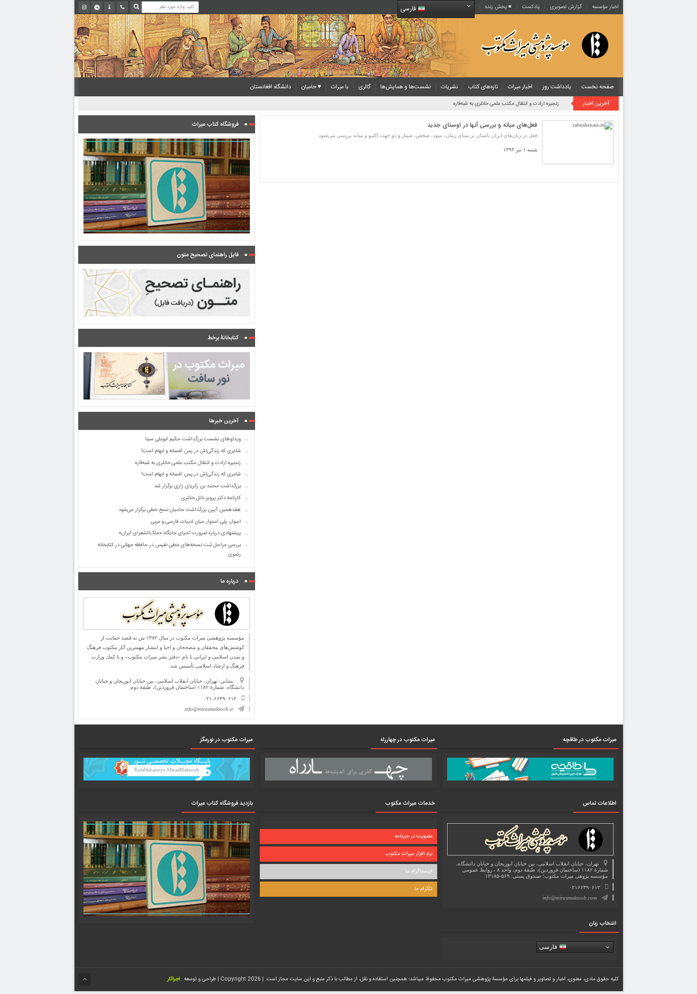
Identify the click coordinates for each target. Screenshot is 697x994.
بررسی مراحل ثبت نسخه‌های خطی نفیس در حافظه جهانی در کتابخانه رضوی (169, 550)
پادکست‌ (531, 7)
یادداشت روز (556, 87)
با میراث (339, 87)
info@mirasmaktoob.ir (208, 709)
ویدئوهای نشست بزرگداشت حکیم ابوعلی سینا (193, 439)
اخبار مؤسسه (605, 7)
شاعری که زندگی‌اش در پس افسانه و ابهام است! (191, 451)
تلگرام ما (423, 889)
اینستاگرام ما (418, 871)
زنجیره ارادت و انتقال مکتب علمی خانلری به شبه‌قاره (506, 104)
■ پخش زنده (498, 7)
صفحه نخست (597, 87)
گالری (364, 87)
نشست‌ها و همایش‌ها (405, 87)
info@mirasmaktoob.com (569, 898)
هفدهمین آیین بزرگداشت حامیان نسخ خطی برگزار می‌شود (180, 510)
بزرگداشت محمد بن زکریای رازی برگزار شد (197, 486)
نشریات (449, 87)
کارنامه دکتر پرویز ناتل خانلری (211, 498)
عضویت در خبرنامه (413, 836)
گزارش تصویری (566, 7)
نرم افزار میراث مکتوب (408, 854)
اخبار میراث (520, 87)
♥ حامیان (311, 87)
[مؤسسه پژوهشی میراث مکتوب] (529, 44)
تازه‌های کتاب (483, 87)
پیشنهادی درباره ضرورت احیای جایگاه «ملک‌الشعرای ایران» (180, 533)
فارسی (409, 9)
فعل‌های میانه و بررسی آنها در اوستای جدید (482, 125)
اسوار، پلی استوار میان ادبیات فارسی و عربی (196, 522)
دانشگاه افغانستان (270, 87)
